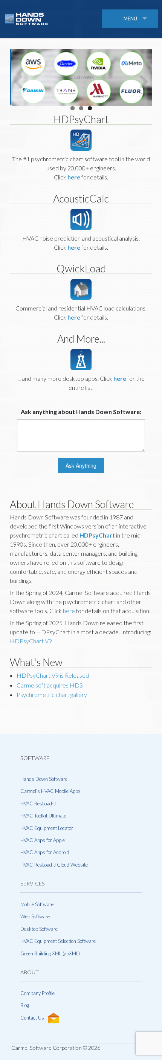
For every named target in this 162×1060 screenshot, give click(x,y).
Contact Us (32, 1018)
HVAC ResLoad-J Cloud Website (54, 865)
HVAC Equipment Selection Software (58, 941)
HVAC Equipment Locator (46, 828)
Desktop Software (39, 929)
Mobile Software (36, 904)
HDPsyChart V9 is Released (53, 675)
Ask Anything (81, 465)
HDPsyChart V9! (32, 640)
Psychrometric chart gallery (52, 694)
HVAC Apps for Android (44, 852)
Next (140, 81)
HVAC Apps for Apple (42, 840)
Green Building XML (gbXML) (50, 953)
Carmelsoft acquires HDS (50, 685)
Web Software (35, 916)
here (69, 610)
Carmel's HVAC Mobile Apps (50, 791)
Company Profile (37, 993)
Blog (24, 1005)
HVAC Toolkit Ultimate (43, 816)
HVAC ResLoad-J (38, 803)
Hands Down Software (43, 779)
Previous (21, 81)
